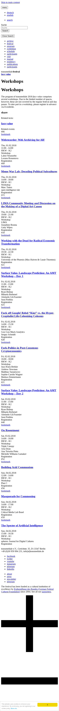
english (10, 15)
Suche (4, 25)
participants (12, 54)
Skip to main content (10, 2)
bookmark (5, 134)
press (9, 576)
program (10, 46)
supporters (46, 591)
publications (12, 64)
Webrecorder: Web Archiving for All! (23, 139)
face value (6, 74)
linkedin (10, 569)
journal (10, 59)
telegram (11, 566)
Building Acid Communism (17, 467)
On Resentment (10, 430)
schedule (11, 51)
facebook (11, 556)
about (9, 574)
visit (9, 56)
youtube (10, 561)
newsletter (11, 579)
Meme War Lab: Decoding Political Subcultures (29, 171)
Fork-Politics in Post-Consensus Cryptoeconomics (19, 349)
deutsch (10, 12)
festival (10, 43)
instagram (11, 564)
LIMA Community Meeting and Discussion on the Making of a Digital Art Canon (28, 205)
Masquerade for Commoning (18, 496)
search (10, 20)
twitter (10, 559)
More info (14, 708)
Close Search (7, 36)
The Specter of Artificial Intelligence (22, 525)
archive (10, 41)
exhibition (11, 49)
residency (11, 61)
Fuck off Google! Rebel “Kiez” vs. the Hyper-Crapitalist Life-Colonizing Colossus (27, 314)
